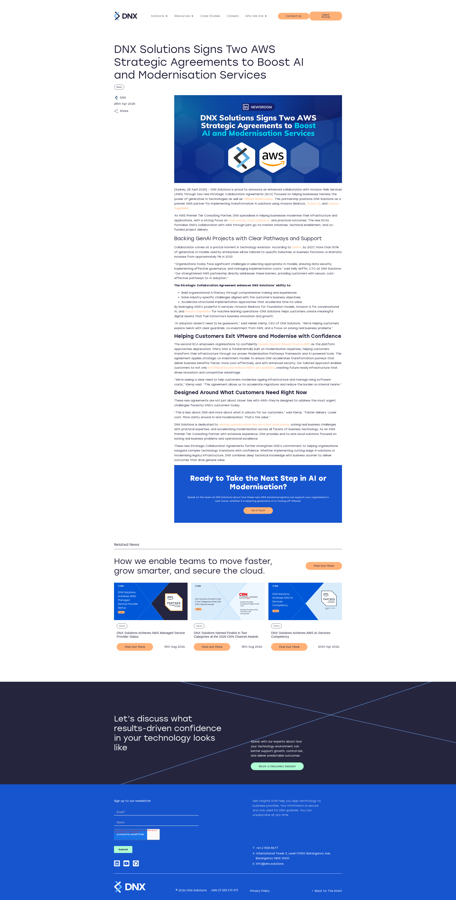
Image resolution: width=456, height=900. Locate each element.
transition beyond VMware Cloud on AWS (284, 344)
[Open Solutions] (166, 16)
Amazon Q (313, 203)
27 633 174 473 (228, 890)
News (119, 87)
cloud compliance (258, 220)
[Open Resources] (192, 16)
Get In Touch (258, 510)
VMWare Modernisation (258, 198)
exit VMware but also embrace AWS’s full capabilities (241, 367)
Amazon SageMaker (198, 311)
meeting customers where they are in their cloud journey (254, 424)
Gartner (296, 247)
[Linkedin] (117, 863)
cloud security (237, 220)
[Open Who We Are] (265, 16)
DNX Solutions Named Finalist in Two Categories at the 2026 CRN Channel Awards (226, 635)
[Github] (136, 863)
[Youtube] (126, 863)
